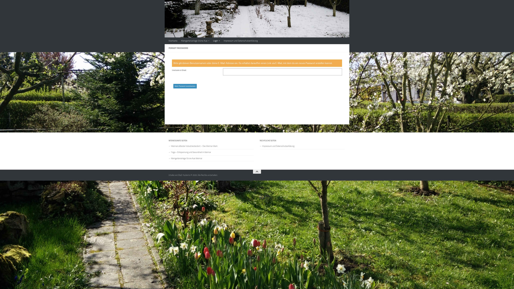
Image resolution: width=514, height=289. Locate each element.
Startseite (173, 40)
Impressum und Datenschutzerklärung (241, 40)
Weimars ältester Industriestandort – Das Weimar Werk (194, 146)
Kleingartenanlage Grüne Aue (194, 40)
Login (215, 40)
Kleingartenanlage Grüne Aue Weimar (186, 158)
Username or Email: (179, 70)
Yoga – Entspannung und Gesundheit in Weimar (191, 152)
